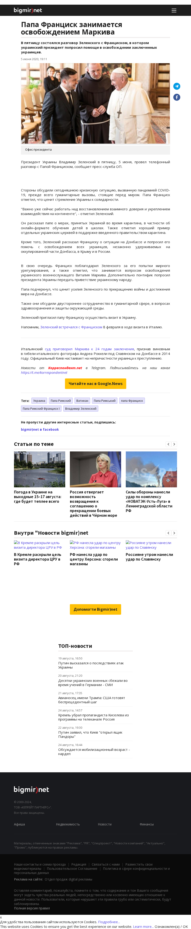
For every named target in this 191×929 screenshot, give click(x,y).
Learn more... (143, 926)
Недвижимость (68, 824)
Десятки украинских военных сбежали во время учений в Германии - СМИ (93, 682)
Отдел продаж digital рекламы (68, 879)
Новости (105, 824)
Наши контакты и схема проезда (40, 864)
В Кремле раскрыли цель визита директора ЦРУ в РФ (37, 559)
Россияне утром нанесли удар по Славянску (149, 557)
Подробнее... (109, 921)
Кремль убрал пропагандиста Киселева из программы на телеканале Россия (93, 717)
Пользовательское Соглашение (72, 868)
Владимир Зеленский (80, 408)
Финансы (147, 824)
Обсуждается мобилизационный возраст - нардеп (94, 751)
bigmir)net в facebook (40, 429)
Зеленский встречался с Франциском (71, 327)
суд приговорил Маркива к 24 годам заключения (89, 349)
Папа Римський (105, 401)
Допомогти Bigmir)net (95, 609)
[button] (168, 444)
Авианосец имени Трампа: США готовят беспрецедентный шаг (91, 699)
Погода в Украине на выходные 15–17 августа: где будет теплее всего (37, 496)
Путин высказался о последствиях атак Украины (91, 665)
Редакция (78, 864)
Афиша (19, 824)
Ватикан (82, 401)
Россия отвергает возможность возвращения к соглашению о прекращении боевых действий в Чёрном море (93, 503)
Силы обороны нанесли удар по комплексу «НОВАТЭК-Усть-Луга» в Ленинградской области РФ (149, 501)
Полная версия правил (32, 908)
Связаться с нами (106, 864)
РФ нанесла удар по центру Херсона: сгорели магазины (94, 559)
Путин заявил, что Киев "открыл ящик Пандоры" (90, 734)
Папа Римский (61, 401)
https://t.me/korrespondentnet (44, 372)
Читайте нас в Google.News (96, 383)
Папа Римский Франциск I (41, 408)
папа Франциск (132, 401)
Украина (39, 401)
